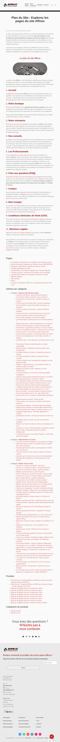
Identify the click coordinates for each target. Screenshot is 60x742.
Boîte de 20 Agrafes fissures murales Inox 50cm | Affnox (29, 603)
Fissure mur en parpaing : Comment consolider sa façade (34, 488)
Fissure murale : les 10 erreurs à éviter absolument (32, 332)
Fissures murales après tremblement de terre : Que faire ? (34, 377)
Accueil (7, 30)
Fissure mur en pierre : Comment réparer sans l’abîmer (33, 476)
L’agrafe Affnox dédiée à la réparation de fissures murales (29, 274)
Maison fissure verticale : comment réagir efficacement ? (34, 407)
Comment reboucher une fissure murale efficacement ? (34, 556)
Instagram (9, 250)
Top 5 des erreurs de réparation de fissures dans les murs (34, 553)
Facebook (43, 248)
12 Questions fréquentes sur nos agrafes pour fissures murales (31, 262)
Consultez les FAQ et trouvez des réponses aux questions (24, 177)
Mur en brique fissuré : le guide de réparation (30, 478)
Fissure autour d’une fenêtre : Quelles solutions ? (31, 480)
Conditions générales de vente (20, 268)
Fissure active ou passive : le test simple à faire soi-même (34, 334)
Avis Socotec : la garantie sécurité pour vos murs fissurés (34, 328)
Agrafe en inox (15, 613)
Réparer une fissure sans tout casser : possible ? (31, 486)
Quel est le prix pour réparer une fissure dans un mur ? (33, 383)
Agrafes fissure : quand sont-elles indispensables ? (32, 482)
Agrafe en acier (16, 611)
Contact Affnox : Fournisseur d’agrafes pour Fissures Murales (30, 270)
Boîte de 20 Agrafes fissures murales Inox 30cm (26, 590)
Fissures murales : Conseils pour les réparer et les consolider (30, 272)
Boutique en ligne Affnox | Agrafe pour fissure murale (28, 266)
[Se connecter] (55, 5)
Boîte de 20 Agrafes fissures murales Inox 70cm (26, 598)
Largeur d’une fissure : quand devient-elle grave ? (32, 295)
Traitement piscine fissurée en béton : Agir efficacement (34, 387)
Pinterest (16, 250)
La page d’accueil (11, 94)
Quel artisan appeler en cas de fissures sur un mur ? (33, 389)
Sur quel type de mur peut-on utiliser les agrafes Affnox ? (34, 570)
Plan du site (28, 738)
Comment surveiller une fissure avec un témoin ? (32, 297)
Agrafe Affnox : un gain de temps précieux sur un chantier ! (35, 547)
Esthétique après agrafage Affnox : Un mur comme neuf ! (34, 515)
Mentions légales (16, 276)
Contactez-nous (25, 194)
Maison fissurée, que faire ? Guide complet (30, 399)
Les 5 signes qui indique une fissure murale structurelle (34, 381)
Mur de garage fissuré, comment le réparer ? (30, 379)
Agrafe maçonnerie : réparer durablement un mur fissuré (34, 324)
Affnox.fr (16, 36)
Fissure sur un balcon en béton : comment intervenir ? (33, 468)
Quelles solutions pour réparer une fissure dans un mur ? (34, 409)
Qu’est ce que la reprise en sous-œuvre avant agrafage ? (34, 456)
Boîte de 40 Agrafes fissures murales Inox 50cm (26, 600)
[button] (51, 740)
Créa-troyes (40, 738)
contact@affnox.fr (8, 690)
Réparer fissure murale (25, 463)
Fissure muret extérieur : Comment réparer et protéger (33, 405)
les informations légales (36, 219)
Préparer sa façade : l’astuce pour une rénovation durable (34, 490)
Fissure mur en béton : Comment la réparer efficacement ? (35, 537)
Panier (13, 281)
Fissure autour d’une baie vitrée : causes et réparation (33, 303)
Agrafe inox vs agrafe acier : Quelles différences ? (32, 572)
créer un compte (11, 208)
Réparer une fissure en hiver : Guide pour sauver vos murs (34, 500)
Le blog (8, 140)
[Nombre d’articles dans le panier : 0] (51, 5)
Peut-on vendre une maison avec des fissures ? (31, 315)
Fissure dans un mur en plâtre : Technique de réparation (34, 545)
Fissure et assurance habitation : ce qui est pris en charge (34, 442)
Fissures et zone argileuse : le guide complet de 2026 (33, 326)
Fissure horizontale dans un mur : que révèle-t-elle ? (32, 393)
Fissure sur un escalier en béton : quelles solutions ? (33, 470)
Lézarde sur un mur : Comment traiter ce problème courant (35, 428)
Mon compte (15, 279)
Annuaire (46, 738)
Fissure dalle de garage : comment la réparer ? (31, 317)
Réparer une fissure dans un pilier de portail (30, 472)
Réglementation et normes (27, 439)
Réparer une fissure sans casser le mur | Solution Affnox (34, 484)
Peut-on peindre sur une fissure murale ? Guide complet (34, 474)
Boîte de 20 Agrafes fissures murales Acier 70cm (26, 592)
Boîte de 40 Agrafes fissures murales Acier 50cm (26, 594)
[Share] (52, 736)
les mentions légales (23, 233)
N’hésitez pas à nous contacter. (30, 627)
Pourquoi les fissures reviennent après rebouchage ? (33, 385)
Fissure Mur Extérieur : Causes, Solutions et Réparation (33, 543)
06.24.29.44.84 (7, 685)
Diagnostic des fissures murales (28, 293)
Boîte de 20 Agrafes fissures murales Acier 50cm (26, 596)
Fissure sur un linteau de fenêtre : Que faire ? (30, 465)
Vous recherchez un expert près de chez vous (20, 155)
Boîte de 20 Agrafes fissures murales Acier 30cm (26, 588)
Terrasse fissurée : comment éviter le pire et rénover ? (33, 313)
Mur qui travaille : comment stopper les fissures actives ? (34, 391)
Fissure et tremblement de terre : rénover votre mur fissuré (35, 330)
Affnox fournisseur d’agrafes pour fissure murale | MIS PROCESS (32, 264)
